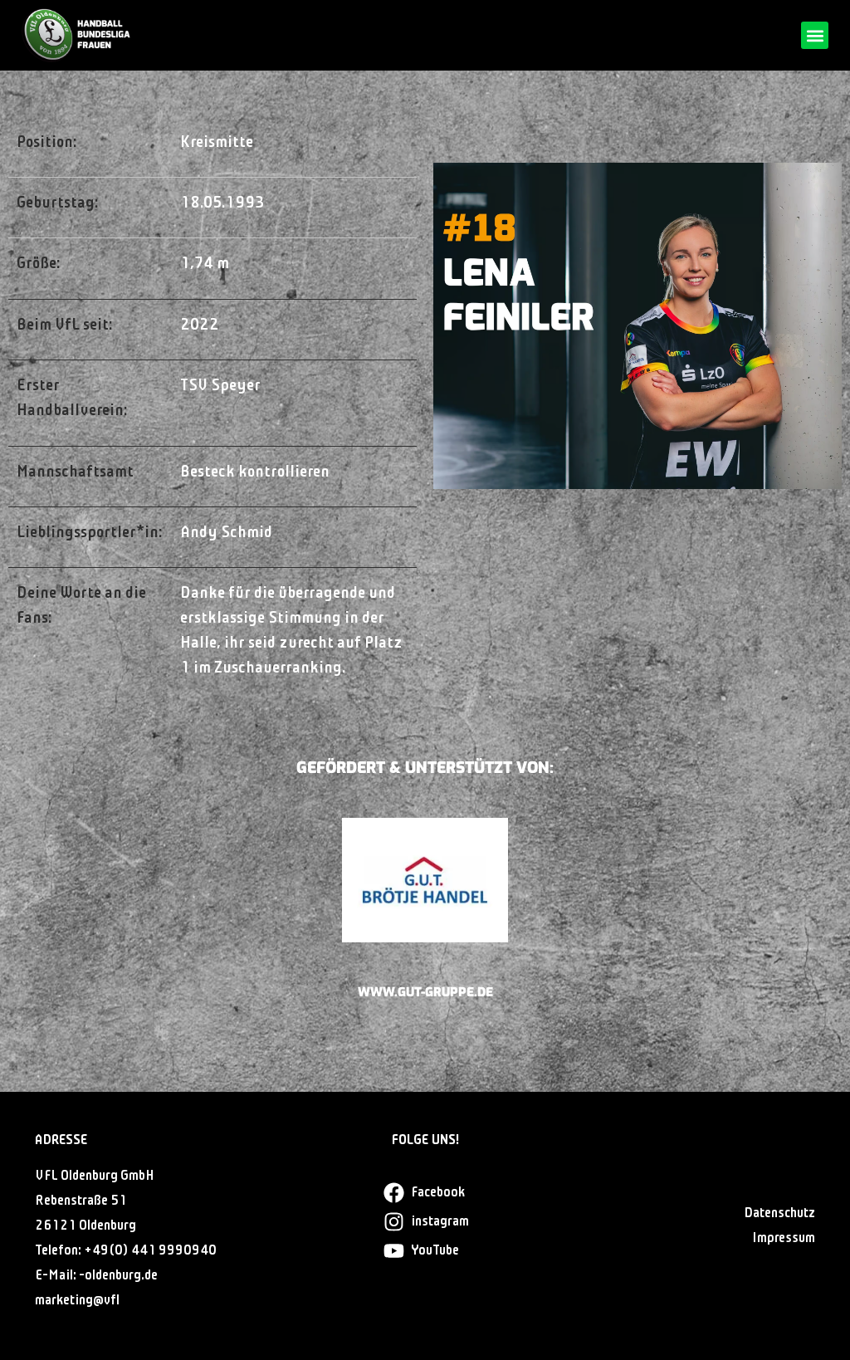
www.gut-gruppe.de (425, 992)
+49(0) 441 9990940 (150, 1251)
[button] (814, 35)
